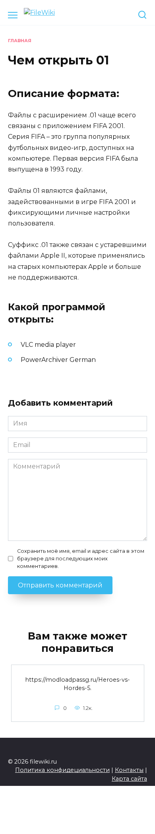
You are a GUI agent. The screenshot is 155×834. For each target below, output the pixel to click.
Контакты (129, 770)
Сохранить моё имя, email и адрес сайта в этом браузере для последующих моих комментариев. (80, 558)
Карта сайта (129, 778)
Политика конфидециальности (62, 770)
